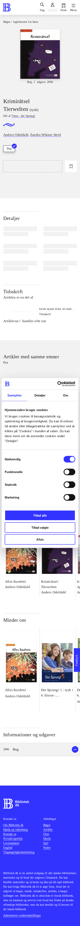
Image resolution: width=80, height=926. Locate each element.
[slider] (40, 60)
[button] (40, 749)
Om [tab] (65, 395)
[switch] (69, 472)
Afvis (40, 539)
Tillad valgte (40, 527)
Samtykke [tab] (14, 395)
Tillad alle (40, 515)
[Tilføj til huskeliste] (71, 166)
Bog (9, 148)
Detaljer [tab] (40, 395)
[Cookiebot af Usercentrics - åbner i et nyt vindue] (57, 384)
